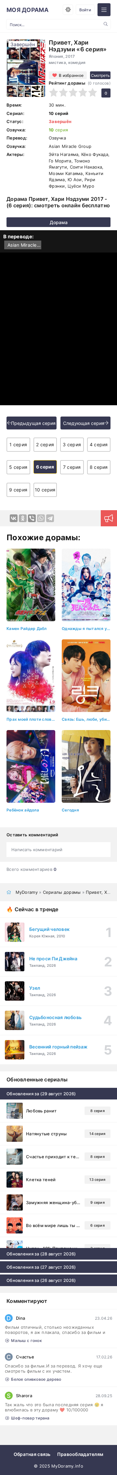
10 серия (45, 489)
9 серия (18, 489)
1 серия (18, 444)
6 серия (45, 466)
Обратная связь (32, 1454)
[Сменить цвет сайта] (68, 10)
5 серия (18, 467)
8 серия (99, 467)
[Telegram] (50, 518)
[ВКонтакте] (14, 518)
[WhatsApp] (41, 518)
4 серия (99, 444)
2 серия (45, 444)
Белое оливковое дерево (36, 1379)
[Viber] (32, 518)
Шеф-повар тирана (30, 1418)
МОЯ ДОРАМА (27, 9)
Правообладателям (80, 1454)
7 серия (72, 467)
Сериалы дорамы (62, 892)
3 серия (72, 444)
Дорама (59, 222)
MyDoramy (27, 892)
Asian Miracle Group (24, 245)
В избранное (71, 75)
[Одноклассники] (23, 518)
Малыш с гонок (26, 1340)
